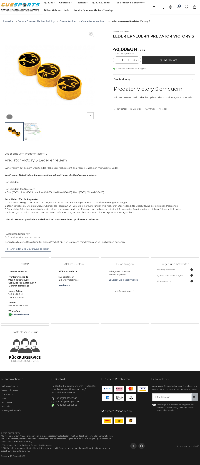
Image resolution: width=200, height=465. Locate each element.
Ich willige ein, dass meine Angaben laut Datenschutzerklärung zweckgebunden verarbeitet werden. (175, 407)
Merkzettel (121, 109)
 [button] (90, 115)
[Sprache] (170, 7)
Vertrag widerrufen (12, 410)
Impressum (8, 402)
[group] (50, 75)
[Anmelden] (178, 7)
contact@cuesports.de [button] (67, 401)
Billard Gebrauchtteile (56, 10)
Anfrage (151, 109)
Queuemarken (174, 281)
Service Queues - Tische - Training (93, 10)
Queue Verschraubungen (174, 275)
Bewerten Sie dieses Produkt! (123, 280)
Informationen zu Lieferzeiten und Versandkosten (62, 448)
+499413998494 (20, 314)
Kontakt (6, 406)
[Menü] (154, 7)
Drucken (137, 109)
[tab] (27, 154)
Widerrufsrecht (10, 386)
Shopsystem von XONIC (188, 446)
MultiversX (64, 285)
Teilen (164, 109)
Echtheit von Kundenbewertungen (24, 237)
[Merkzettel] (186, 7)
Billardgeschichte (174, 270)
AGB (4, 398)
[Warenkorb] (194, 7)
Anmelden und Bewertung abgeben (29, 248)
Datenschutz (8, 394)
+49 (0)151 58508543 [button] (66, 398)
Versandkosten (10, 390)
